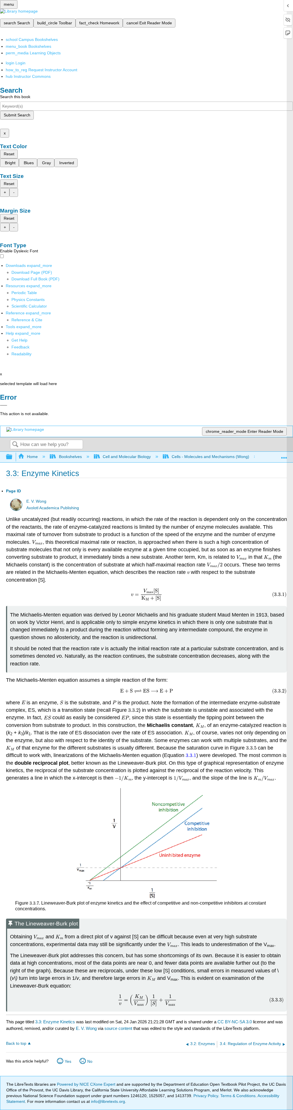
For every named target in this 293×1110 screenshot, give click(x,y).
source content (118, 1028)
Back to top (16, 1043)
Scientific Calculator (29, 306)
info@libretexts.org (107, 1101)
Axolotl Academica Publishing (52, 508)
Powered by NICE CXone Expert (86, 1084)
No (89, 1061)
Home (32, 456)
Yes (68, 1061)
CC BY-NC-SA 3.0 (234, 1021)
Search (15, 444)
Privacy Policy (205, 1095)
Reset (9, 154)
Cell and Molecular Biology (127, 456)
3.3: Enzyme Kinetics (55, 1021)
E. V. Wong (36, 501)
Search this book (15, 96)
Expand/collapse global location (284, 455)
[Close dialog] (3, 405)
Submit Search (17, 115)
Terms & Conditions (238, 1095)
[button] (20, 347)
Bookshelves (70, 456)
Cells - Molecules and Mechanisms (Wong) (210, 456)
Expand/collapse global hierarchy (12, 457)
